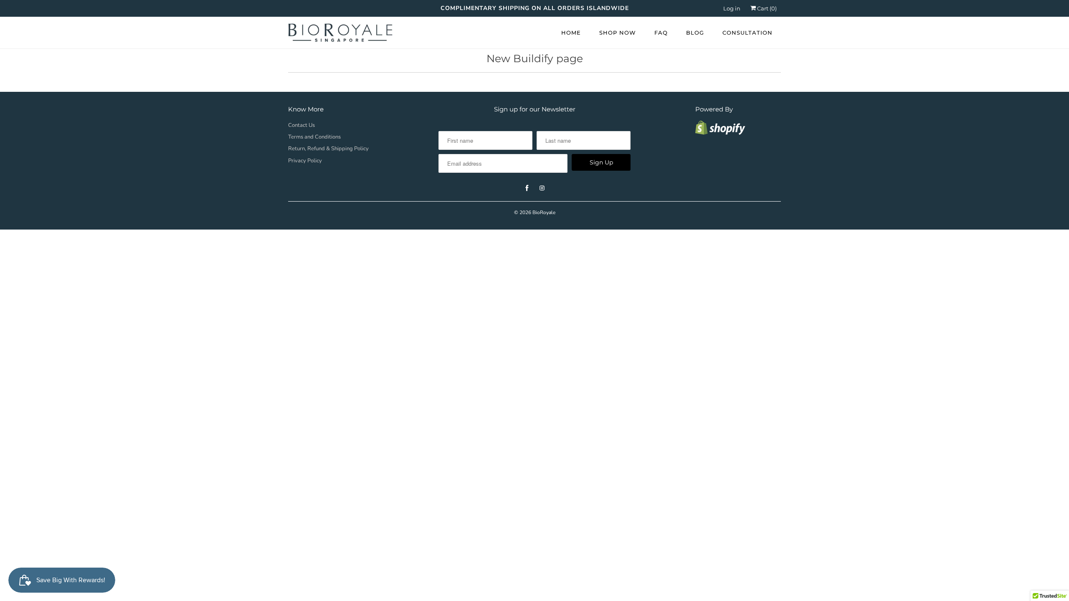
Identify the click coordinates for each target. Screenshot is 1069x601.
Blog (695, 32)
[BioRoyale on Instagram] (542, 188)
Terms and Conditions (314, 137)
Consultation (747, 32)
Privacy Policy (305, 160)
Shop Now (617, 32)
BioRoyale (543, 212)
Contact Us (301, 125)
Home (571, 32)
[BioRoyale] (340, 34)
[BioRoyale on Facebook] (527, 188)
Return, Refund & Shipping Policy (328, 148)
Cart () (766, 8)
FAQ (661, 32)
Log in (731, 8)
